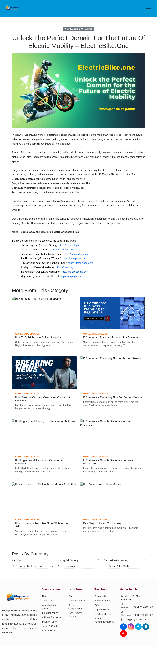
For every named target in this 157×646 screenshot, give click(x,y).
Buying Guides (102, 600)
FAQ (96, 605)
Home (45, 596)
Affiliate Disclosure (51, 617)
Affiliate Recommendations (104, 620)
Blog (70, 596)
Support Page (101, 609)
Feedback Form (102, 614)
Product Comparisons (75, 607)
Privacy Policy (49, 621)
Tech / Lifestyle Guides (76, 615)
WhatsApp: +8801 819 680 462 (137, 607)
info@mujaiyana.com (136, 619)
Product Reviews (77, 600)
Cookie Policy (49, 630)
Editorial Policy (50, 613)
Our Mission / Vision (49, 607)
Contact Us (100, 596)
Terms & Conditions (52, 626)
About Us (47, 600)
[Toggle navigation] (148, 8)
